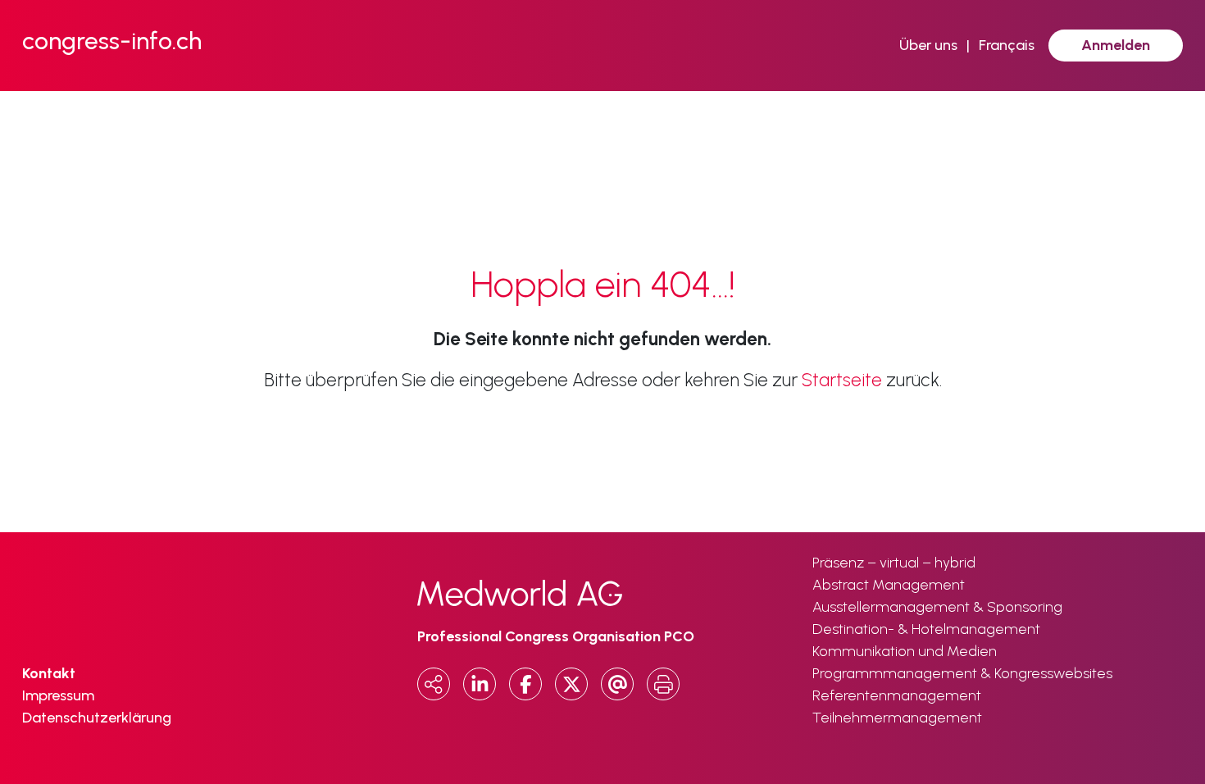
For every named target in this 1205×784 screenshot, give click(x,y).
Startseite (842, 380)
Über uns (928, 45)
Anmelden (1115, 45)
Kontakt (48, 673)
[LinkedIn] (479, 684)
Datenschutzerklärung (96, 718)
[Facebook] (525, 684)
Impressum (58, 695)
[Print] (663, 684)
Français (1006, 45)
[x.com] (571, 684)
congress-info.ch (112, 40)
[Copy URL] (433, 684)
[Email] (617, 684)
